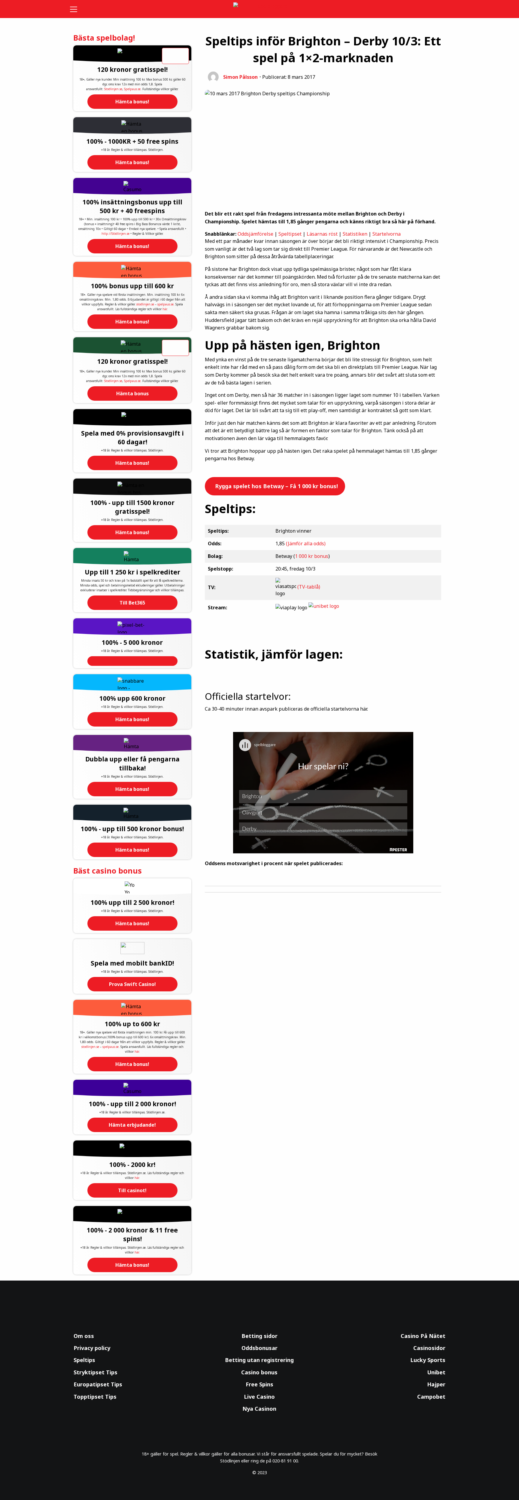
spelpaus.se (165, 304)
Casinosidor (429, 1348)
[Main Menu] (77, 9)
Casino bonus (259, 1372)
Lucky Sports (427, 1360)
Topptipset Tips (95, 1396)
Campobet (431, 1396)
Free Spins (259, 1384)
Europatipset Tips (98, 1384)
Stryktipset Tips (95, 1372)
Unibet (436, 1372)
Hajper (436, 1384)
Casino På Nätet (423, 1335)
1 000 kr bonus (311, 556)
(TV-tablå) (308, 586)
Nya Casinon (259, 1408)
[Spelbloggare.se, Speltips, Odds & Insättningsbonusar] (259, 9)
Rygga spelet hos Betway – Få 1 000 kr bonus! (276, 486)
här (164, 309)
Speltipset (290, 234)
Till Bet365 (132, 602)
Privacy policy (92, 1348)
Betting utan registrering (259, 1360)
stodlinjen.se (145, 304)
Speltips (84, 1360)
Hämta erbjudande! (132, 1125)
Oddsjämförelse (255, 234)
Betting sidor (259, 1335)
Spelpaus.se (132, 89)
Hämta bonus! (132, 101)
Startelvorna (386, 234)
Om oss (84, 1335)
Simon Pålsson (240, 77)
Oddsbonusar (259, 1348)
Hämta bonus (132, 393)
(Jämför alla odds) (306, 543)
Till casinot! (132, 1190)
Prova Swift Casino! (132, 984)
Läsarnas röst (322, 234)
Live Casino (259, 1396)
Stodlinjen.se (113, 89)
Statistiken (355, 234)
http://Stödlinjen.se (115, 233)
